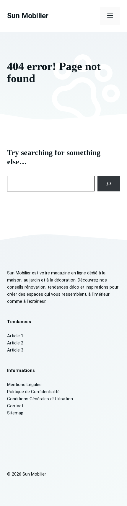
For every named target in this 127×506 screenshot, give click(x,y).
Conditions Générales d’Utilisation (40, 398)
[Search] (108, 183)
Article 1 (15, 336)
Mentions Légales (24, 384)
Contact (15, 406)
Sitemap (15, 413)
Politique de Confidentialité (33, 391)
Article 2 (15, 343)
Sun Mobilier (27, 16)
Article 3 (15, 350)
